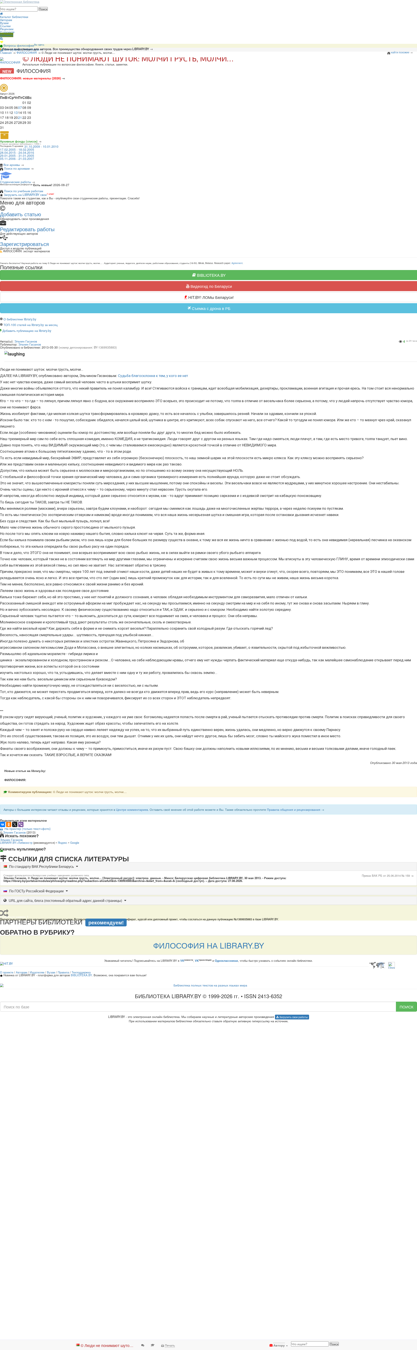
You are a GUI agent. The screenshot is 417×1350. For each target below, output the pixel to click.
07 (20, 107)
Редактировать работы (27, 229)
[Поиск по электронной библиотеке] (1, 38)
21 (20, 117)
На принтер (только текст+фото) (27, 828)
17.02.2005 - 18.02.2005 (17, 149)
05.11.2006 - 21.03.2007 (17, 158)
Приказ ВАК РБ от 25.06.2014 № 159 (386, 875)
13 (16, 112)
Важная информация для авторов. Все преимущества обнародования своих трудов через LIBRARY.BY (75, 49)
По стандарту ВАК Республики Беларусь (41, 866)
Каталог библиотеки (14, 17)
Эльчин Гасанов (29, 344)
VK (182, 960)
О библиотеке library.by (19, 319)
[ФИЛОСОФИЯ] (10, 60)
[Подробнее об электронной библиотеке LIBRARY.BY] (391, 963)
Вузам (4, 23)
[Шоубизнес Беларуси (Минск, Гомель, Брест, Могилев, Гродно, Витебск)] (6, 963)
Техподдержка (81, 972)
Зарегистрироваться (24, 243)
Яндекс (62, 842)
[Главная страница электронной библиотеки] (1, 13)
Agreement (237, 263)
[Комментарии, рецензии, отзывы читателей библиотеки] (142, 1345)
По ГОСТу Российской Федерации (36, 890)
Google (74, 842)
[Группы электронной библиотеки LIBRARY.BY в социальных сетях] (1, 41)
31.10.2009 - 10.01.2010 (41, 146)
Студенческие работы (15, 182)
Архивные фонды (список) (19, 141)
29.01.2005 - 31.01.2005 (17, 155)
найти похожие (400, 52)
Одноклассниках (226, 960)
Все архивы (11, 164)
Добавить (6, 35)
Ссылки (5, 26)
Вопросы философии (23, 45)
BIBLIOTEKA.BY (81, 975)
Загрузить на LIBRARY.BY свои (25, 194)
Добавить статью (20, 214)
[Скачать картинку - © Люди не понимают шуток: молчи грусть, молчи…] (2, 851)
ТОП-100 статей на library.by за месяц (30, 325)
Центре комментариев (132, 809)
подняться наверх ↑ (14, 853)
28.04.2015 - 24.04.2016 (17, 152)
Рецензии (6, 29)
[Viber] (20, 824)
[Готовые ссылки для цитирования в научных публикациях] (152, 1345)
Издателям (37, 972)
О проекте (7, 32)
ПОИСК (406, 1006)
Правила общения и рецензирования (293, 809)
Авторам (6, 20)
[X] (14, 824)
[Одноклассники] (8, 824)
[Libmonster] (377, 963)
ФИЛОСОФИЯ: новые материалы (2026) (30, 78)
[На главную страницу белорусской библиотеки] (208, 985)
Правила (63, 972)
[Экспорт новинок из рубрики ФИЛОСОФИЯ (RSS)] (1, 251)
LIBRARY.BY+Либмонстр (16, 842)
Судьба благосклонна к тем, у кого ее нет (153, 376)
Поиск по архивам (17, 168)
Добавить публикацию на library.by (26, 330)
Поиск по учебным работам (23, 191)
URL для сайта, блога (65, 900)
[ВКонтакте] (2, 824)
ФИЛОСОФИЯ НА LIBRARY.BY (208, 945)
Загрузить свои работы (293, 1017)
